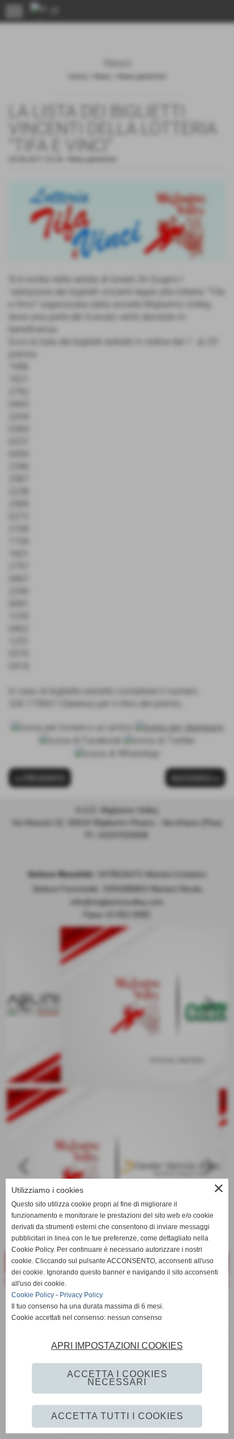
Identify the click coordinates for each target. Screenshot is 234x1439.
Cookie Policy (32, 1295)
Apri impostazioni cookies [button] (117, 1346)
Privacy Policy (81, 1295)
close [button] (218, 1188)
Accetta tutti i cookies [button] (117, 1416)
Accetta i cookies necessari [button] (117, 1378)
